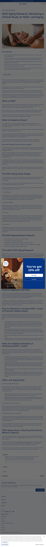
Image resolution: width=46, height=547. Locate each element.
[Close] (44, 536)
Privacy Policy (5, 542)
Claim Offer (34, 275)
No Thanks (34, 279)
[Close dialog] (43, 259)
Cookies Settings (5, 544)
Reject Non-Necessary (39, 544)
